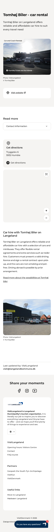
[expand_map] (46, 174)
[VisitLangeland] (15, 403)
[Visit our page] (19, 390)
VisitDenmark (13, 478)
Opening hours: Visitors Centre (22, 447)
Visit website (17, 92)
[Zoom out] (46, 218)
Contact (11, 451)
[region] (27, 196)
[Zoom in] (46, 210)
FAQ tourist (12, 455)
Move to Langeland (16, 495)
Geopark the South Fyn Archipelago (24, 471)
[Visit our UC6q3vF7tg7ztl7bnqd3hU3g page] (34, 390)
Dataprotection (10, 522)
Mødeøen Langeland (17, 498)
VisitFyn (11, 475)
